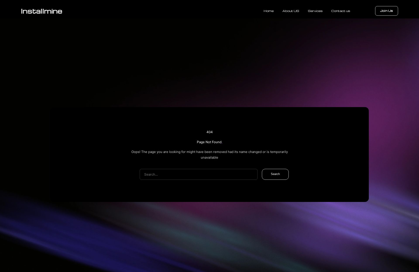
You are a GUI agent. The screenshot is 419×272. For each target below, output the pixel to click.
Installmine (41, 11)
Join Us (386, 10)
